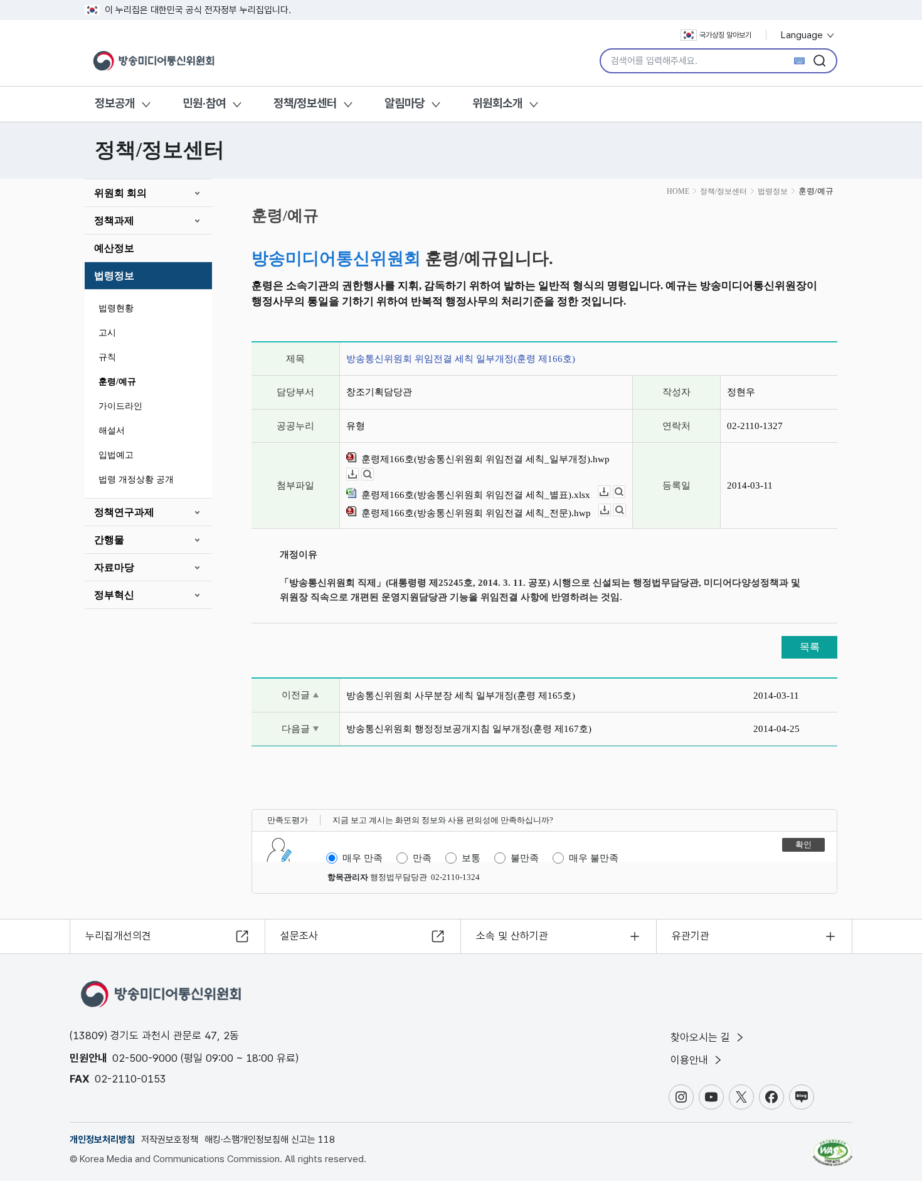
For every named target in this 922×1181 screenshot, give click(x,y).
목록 (810, 647)
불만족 (525, 858)
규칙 (107, 357)
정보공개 (115, 103)
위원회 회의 (120, 193)
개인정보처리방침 (102, 1139)
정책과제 (114, 220)
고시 (107, 332)
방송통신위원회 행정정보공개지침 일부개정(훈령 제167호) (468, 729)
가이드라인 (120, 406)
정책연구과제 (124, 512)
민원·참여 (204, 103)
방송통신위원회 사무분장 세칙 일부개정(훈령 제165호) (460, 696)
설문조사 (299, 935)
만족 (422, 858)
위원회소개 (497, 103)
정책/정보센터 (305, 103)
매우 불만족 (593, 858)
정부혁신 (114, 595)
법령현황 (116, 308)
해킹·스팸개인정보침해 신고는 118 (269, 1139)
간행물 (109, 539)
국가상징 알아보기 (725, 35)
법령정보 (114, 275)
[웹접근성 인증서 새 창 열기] (832, 1146)
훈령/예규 (117, 381)
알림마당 (404, 103)
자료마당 (114, 567)
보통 (471, 858)
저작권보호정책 (169, 1139)
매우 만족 (362, 858)
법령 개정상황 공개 (136, 479)
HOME (678, 191)
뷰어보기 (373, 474)
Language (803, 35)
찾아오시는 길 (701, 1037)
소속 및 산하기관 (512, 935)
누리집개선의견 (118, 935)
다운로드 (358, 474)
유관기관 (690, 935)
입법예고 (116, 455)
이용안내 (690, 1060)
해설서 (111, 430)
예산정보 (114, 248)
